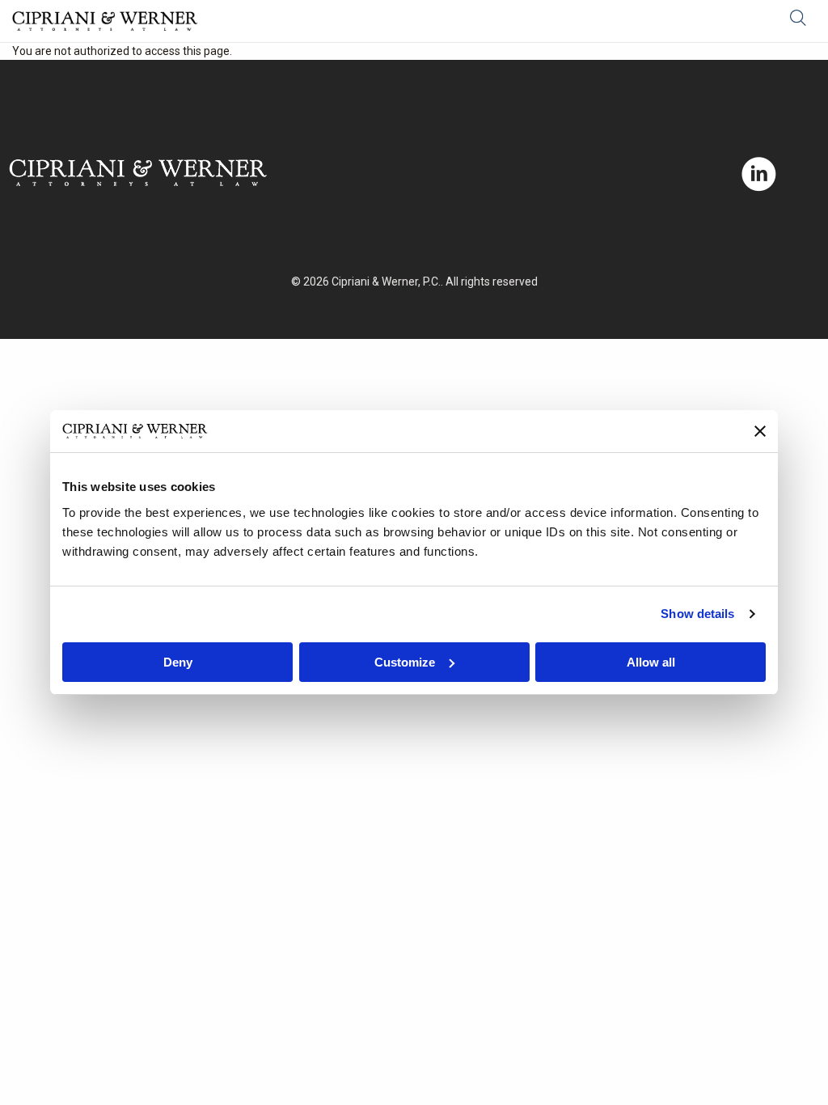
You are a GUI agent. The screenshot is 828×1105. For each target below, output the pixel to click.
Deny (177, 662)
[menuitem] (803, 21)
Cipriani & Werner (105, 21)
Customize (404, 662)
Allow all (651, 662)
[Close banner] (760, 431)
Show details (697, 613)
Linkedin (758, 174)
